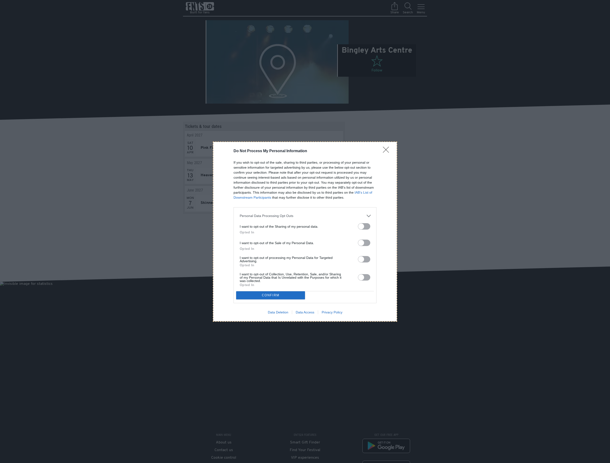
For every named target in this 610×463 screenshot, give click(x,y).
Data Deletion (278, 312)
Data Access (305, 312)
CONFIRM (271, 295)
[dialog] (305, 231)
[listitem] (305, 215)
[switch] (364, 226)
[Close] (387, 151)
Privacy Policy (332, 312)
